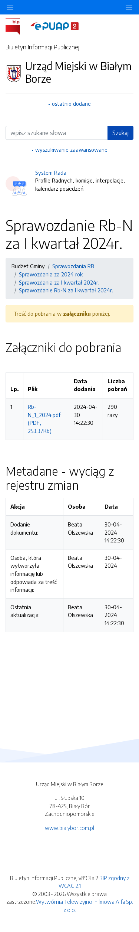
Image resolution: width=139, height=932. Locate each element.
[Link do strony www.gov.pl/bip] (17, 25)
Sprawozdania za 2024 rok (51, 274)
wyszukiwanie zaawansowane (71, 149)
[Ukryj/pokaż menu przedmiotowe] (10, 7)
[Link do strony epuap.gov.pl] (54, 25)
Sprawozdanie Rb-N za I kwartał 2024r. (66, 290)
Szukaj (120, 133)
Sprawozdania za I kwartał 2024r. (59, 282)
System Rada (50, 172)
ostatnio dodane (71, 103)
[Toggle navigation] (129, 7)
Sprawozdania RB (73, 266)
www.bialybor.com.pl (69, 827)
